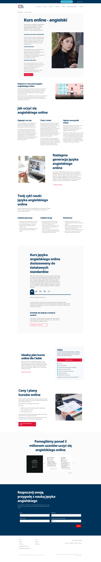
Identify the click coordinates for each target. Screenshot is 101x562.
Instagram (71, 543)
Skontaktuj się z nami (23, 546)
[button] (44, 463)
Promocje (21, 544)
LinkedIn (75, 543)
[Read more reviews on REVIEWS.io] (34, 467)
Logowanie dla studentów (24, 548)
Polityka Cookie (78, 555)
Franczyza (37, 544)
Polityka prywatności (77, 554)
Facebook (67, 543)
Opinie (20, 541)
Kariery (36, 541)
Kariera (81, 6)
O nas (36, 539)
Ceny (20, 539)
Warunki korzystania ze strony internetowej (64, 554)
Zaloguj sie (79, 1)
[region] (59, 463)
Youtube (79, 543)
